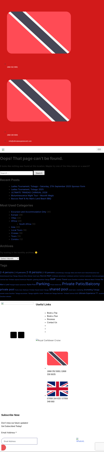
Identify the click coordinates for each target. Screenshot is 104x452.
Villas (13, 218)
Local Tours (16, 230)
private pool (7, 289)
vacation (101, 293)
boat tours (36, 276)
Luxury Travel (61, 279)
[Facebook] (13, 335)
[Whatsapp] (102, 142)
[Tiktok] (101, 142)
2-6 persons (20, 272)
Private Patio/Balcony (81, 284)
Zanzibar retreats (5, 296)
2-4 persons (7, 272)
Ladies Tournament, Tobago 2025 (27, 189)
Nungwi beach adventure (18, 285)
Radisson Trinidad (28, 290)
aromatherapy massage (62, 273)
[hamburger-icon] (99, 149)
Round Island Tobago (42, 290)
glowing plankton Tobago (41, 279)
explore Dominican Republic (24, 279)
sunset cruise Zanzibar (7, 293)
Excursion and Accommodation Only (28, 211)
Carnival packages (98, 276)
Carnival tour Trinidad (7, 279)
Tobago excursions (21, 293)
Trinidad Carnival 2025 (71, 293)
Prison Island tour (56, 285)
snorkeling (79, 290)
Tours (13, 236)
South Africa (25, 224)
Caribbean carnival (72, 276)
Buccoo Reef (45, 276)
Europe (14, 215)
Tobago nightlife (33, 293)
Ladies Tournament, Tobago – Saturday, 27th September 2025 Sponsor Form (48, 186)
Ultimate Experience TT (88, 293)
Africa (14, 221)
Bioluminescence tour (92, 273)
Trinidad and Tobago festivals (53, 293)
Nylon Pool (31, 284)
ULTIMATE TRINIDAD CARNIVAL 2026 (29, 192)
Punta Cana (18, 290)
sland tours (72, 290)
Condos (15, 239)
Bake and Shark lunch (78, 273)
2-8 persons (34, 272)
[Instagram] (97, 142)
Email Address (9, 432)
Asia (13, 227)
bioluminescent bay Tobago (9, 276)
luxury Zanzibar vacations (76, 279)
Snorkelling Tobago (91, 290)
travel (41, 293)
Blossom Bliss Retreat (25, 276)
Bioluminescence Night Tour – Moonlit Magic (32, 195)
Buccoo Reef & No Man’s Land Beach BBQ (31, 198)
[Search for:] (17, 173)
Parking (43, 284)
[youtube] (99, 142)
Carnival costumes (85, 276)
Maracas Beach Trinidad (92, 279)
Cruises (14, 233)
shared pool (58, 289)
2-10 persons (48, 272)
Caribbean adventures (58, 276)
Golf (52, 279)
